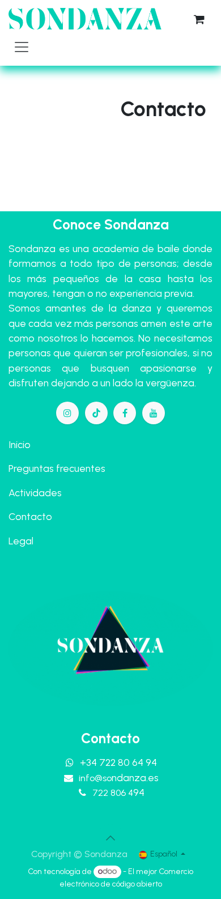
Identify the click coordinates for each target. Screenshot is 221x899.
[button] (110, 837)
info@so (119, 778)
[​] (67, 413)
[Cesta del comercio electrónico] (198, 19)
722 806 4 (118, 792)
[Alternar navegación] (21, 46)
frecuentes (80, 468)
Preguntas (31, 468)
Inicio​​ (19, 444)
